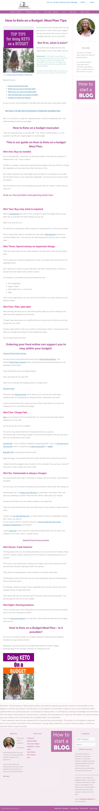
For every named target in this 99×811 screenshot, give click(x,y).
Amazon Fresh (8, 389)
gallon (50, 446)
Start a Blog (84, 12)
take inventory (50, 234)
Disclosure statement (86, 799)
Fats (4, 417)
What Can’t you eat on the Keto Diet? (22, 92)
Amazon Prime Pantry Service (14, 353)
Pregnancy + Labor (32, 12)
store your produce (17, 618)
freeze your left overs (28, 493)
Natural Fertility (15, 12)
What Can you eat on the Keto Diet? (22, 89)
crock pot (12, 531)
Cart (28, 757)
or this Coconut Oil (37, 446)
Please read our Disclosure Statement (19, 75)
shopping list (14, 214)
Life (63, 12)
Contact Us (30, 738)
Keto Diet (72, 12)
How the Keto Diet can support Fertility (23, 95)
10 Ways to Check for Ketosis (19, 98)
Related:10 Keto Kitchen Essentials (36, 540)
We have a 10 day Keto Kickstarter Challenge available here (32, 111)
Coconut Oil (7, 443)
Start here (6, 776)
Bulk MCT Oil (8, 452)
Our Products (31, 755)
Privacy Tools (93, 808)
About (92, 2)
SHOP (83, 2)
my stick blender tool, (21, 516)
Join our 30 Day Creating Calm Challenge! (61, 2)
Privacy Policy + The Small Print (79, 808)
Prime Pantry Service (48, 359)
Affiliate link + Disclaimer (61, 808)
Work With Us (31, 752)
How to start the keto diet (18, 86)
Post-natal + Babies (51, 12)
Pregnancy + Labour (33, 746)
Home (29, 749)
